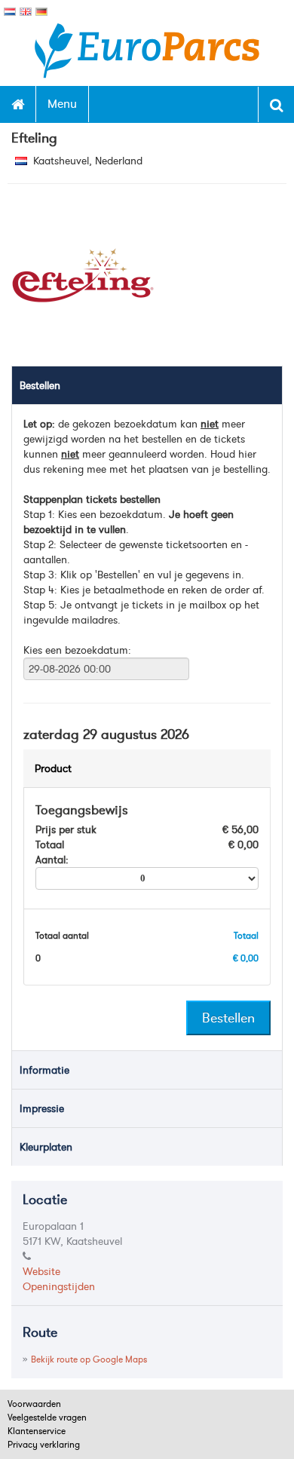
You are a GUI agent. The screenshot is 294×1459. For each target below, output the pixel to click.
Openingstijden (59, 1286)
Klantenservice (37, 1430)
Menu (62, 103)
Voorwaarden (34, 1403)
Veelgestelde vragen (47, 1417)
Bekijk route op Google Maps (89, 1359)
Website (41, 1271)
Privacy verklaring (44, 1444)
